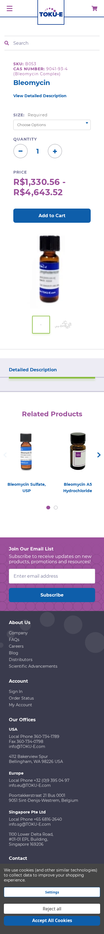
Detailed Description (33, 369)
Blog (13, 652)
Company (18, 632)
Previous (5, 454)
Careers (16, 646)
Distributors (20, 659)
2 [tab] (56, 508)
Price (20, 172)
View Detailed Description (40, 95)
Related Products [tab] (52, 414)
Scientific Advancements (33, 666)
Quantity (25, 139)
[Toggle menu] (8, 8)
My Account (20, 704)
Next (99, 454)
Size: (30, 114)
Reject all (52, 909)
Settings (52, 892)
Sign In (15, 691)
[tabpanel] (26, 460)
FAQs (14, 639)
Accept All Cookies (52, 920)
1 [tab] (48, 508)
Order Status (21, 698)
